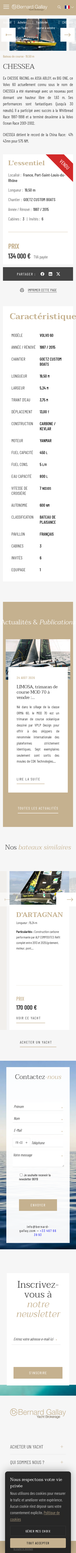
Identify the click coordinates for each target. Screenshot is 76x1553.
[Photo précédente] (8, 34)
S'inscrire (38, 1372)
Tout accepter (38, 1543)
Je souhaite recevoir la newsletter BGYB (35, 1177)
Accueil (7, 22)
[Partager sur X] (58, 274)
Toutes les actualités (38, 808)
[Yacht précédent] (10, 950)
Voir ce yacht (28, 1018)
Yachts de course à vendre (45, 25)
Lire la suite (28, 779)
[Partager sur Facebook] (42, 274)
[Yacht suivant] (65, 950)
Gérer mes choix (38, 1531)
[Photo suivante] (67, 34)
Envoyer (38, 1205)
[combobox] (15, 1142)
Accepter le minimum (23, 1548)
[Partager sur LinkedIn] (50, 274)
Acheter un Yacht (23, 25)
